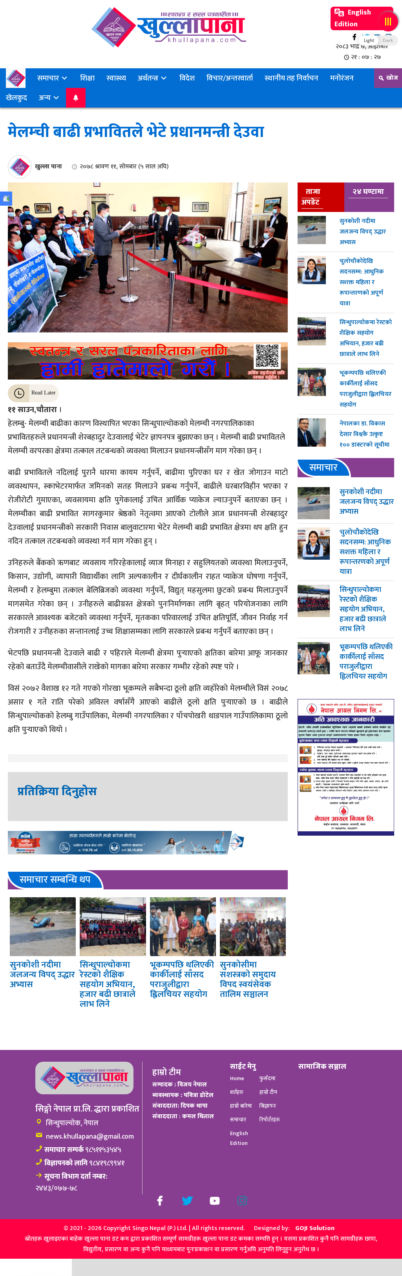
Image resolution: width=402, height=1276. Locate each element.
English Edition (352, 18)
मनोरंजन (342, 78)
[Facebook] (354, 37)
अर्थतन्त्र (149, 78)
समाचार (48, 78)
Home (237, 1078)
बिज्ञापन (267, 1105)
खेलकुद (16, 97)
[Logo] (169, 27)
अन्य (45, 97)
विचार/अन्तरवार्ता (229, 78)
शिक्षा (87, 78)
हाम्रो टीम (268, 1092)
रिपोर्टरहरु (269, 1119)
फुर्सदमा (267, 1078)
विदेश (187, 78)
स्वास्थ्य (116, 78)
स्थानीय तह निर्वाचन (291, 78)
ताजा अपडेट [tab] (311, 196)
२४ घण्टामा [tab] (368, 191)
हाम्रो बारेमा (241, 1105)
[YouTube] (215, 1201)
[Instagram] (242, 1201)
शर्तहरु (236, 1092)
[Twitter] (187, 1201)
